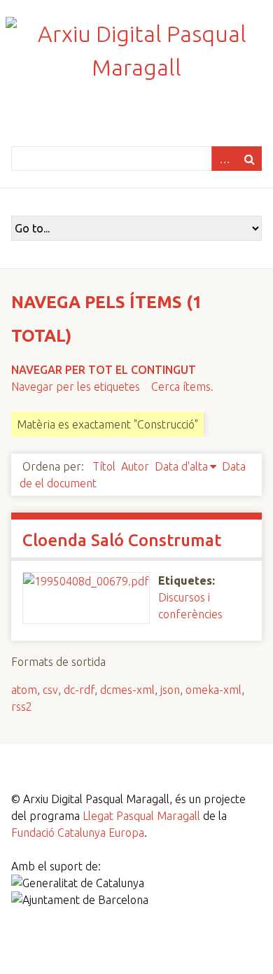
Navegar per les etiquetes (75, 386)
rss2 (21, 706)
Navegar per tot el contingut (103, 369)
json (170, 689)
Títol (103, 466)
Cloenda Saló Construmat (121, 540)
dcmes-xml (127, 689)
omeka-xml (213, 689)
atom (24, 689)
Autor (135, 466)
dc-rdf (79, 689)
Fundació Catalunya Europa (77, 832)
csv (50, 689)
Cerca (249, 158)
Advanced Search (224, 158)
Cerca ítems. (182, 386)
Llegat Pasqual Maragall (141, 815)
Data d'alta (181, 466)
